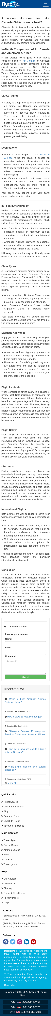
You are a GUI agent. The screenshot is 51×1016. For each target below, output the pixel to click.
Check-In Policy (12, 821)
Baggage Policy (12, 816)
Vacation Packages (14, 826)
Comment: (10, 656)
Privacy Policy (11, 898)
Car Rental (9, 859)
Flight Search (11, 802)
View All (12, 783)
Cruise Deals (11, 845)
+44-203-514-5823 (25, 1012)
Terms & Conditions (14, 893)
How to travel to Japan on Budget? (24, 717)
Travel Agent (10, 840)
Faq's (6, 902)
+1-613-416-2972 (25, 1007)
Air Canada (29, 61)
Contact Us (9, 883)
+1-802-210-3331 (25, 1002)
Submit (25, 677)
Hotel (6, 855)
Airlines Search (12, 850)
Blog (6, 811)
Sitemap (8, 888)
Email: (8, 647)
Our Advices (10, 879)
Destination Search (14, 806)
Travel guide (10, 864)
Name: (8, 639)
